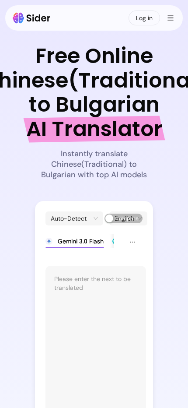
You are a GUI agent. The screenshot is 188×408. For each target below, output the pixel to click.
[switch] (123, 218)
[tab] (74, 241)
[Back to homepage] (31, 18)
